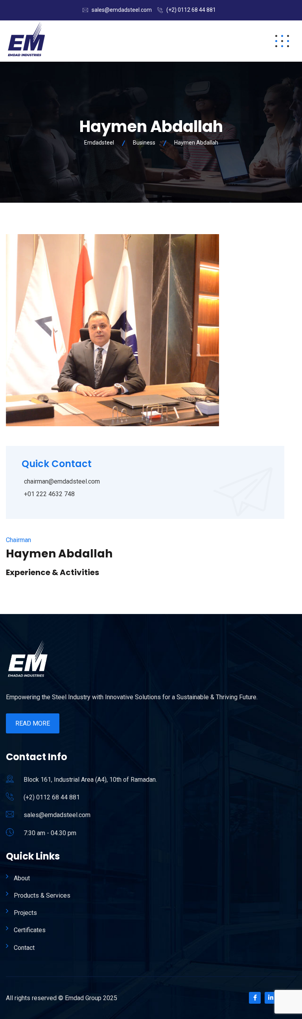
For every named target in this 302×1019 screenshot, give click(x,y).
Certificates (30, 930)
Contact (24, 947)
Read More (32, 723)
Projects (25, 912)
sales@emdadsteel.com (122, 10)
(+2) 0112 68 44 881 (191, 10)
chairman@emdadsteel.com (62, 481)
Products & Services (42, 895)
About (22, 878)
